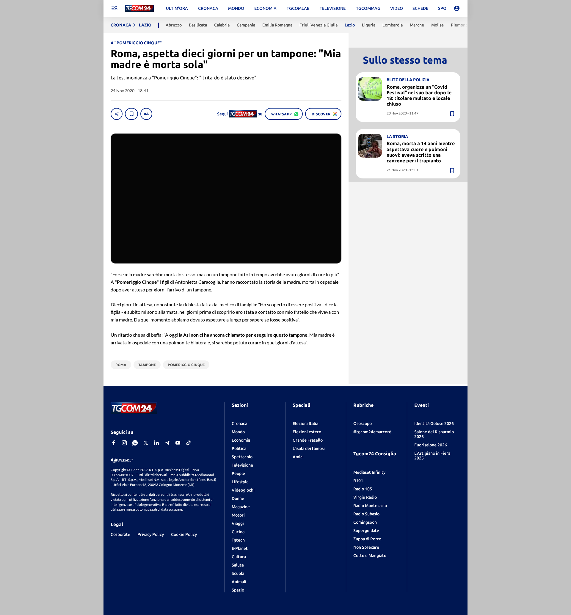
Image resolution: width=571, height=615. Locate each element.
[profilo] (457, 8)
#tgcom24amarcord (372, 431)
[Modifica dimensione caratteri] (146, 114)
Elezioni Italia (305, 423)
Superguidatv (366, 530)
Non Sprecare (366, 547)
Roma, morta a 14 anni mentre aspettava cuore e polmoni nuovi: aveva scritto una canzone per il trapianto (421, 152)
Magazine (241, 506)
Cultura (239, 556)
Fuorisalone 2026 (430, 445)
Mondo (238, 431)
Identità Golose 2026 (434, 423)
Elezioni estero (307, 431)
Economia (241, 440)
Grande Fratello (308, 440)
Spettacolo (242, 456)
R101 (358, 480)
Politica (239, 448)
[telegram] (167, 443)
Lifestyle (240, 481)
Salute (238, 565)
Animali (239, 581)
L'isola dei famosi (309, 448)
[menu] (114, 8)
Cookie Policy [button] (184, 534)
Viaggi (238, 523)
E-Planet (240, 548)
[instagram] (124, 443)
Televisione (242, 465)
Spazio (238, 590)
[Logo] (139, 8)
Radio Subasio (366, 514)
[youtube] (178, 443)
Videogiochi (243, 490)
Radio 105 (362, 489)
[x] (146, 443)
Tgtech (238, 540)
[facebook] (114, 443)
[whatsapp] (135, 443)
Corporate (120, 534)
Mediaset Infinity (369, 472)
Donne (238, 498)
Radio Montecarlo (370, 505)
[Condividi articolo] (117, 114)
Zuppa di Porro (367, 538)
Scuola (238, 573)
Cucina (238, 531)
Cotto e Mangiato (369, 555)
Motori (238, 515)
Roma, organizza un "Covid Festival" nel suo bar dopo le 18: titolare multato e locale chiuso (419, 95)
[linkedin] (156, 443)
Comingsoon (365, 522)
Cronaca (239, 423)
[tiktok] (189, 443)
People (238, 473)
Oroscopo (362, 423)
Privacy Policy (150, 534)
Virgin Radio (365, 497)
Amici (298, 456)
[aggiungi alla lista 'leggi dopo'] (131, 114)
